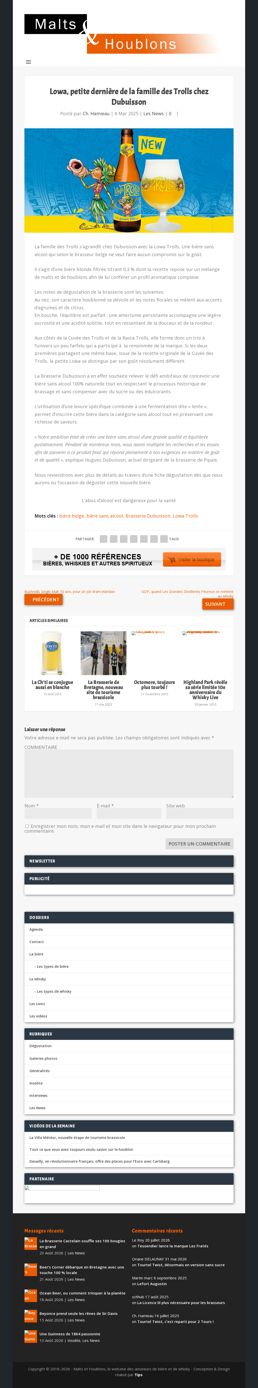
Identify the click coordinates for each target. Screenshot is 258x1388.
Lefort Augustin (152, 1283)
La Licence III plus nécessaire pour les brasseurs (181, 1302)
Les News (153, 113)
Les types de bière (53, 966)
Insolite (36, 1083)
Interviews (38, 1095)
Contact (36, 941)
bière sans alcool (104, 516)
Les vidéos (38, 1016)
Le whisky (37, 979)
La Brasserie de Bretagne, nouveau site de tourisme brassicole (103, 690)
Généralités (39, 1070)
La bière (36, 954)
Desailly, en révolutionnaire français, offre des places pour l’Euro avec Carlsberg (99, 1161)
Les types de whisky (54, 991)
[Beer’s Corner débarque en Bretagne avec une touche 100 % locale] (30, 1269)
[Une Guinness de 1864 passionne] (30, 1336)
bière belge (71, 516)
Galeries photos (43, 1058)
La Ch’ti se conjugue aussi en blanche (52, 684)
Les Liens (37, 1003)
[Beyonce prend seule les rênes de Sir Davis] (30, 1316)
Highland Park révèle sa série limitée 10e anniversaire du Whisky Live (205, 690)
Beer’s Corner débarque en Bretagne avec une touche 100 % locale (82, 1269)
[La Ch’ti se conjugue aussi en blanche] (52, 653)
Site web (175, 806)
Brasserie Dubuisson (147, 516)
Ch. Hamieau (96, 113)
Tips (139, 1374)
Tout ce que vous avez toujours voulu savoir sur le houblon (81, 1149)
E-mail (105, 806)
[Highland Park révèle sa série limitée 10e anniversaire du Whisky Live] (205, 653)
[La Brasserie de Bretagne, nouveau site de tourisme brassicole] (103, 653)
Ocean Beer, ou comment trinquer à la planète (82, 1292)
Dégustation (40, 1045)
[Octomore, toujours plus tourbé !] (154, 653)
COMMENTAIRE (40, 747)
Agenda (36, 929)
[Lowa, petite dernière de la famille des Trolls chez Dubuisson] (128, 180)
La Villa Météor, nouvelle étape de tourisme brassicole (77, 1137)
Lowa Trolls (185, 516)
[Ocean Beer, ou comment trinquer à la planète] (30, 1295)
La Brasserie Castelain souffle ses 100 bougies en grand (82, 1243)
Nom (31, 806)
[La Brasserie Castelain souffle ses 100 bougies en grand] (30, 1243)
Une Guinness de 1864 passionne (70, 1333)
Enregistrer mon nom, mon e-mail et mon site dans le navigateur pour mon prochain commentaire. (120, 828)
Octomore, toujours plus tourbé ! (154, 684)
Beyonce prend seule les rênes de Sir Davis (79, 1313)
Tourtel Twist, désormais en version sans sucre (181, 1264)
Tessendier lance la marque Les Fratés (172, 1245)
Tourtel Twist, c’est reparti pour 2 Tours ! (175, 1321)
